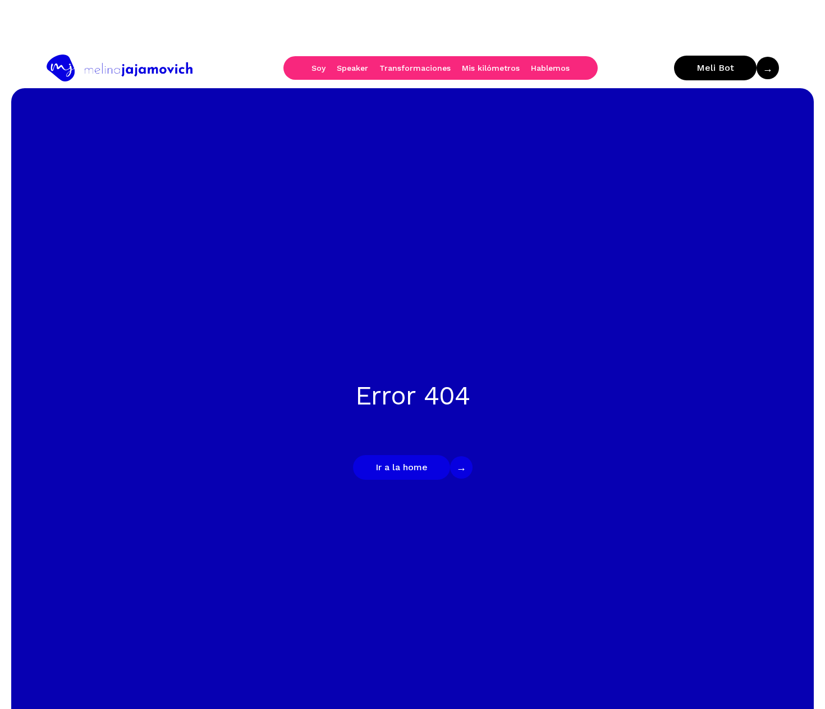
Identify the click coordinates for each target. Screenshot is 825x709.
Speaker (352, 67)
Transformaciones (415, 67)
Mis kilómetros (491, 67)
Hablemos (550, 67)
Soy (318, 67)
